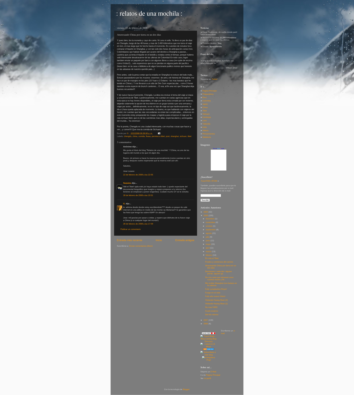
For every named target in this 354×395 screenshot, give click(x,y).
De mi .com (218, 148)
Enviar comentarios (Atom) (141, 246)
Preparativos (208, 94)
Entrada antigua (184, 240)
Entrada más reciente (129, 240)
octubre (209, 226)
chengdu (128, 136)
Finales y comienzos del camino (219, 262)
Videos (205, 130)
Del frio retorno (211, 315)
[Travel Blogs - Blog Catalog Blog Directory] (209, 341)
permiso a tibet (158, 136)
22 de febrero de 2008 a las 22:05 (138, 175)
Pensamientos (208, 134)
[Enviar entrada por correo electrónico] (159, 133)
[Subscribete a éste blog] (209, 355)
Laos (204, 120)
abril (208, 248)
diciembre (210, 219)
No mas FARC (211, 307)
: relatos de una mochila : (149, 13)
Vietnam (206, 114)
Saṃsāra (127, 183)
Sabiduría (206, 137)
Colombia (206, 101)
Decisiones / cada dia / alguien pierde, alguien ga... (218, 272)
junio (208, 241)
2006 (206, 324)
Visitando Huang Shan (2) (216, 300)
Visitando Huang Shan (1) (216, 304)
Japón (205, 104)
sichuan (183, 136)
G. (124, 204)
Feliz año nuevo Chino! (215, 296)
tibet (189, 136)
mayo (208, 244)
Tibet (204, 111)
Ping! (208, 360)
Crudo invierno (211, 311)
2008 (206, 216)
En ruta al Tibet (211, 258)
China (205, 107)
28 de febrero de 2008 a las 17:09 (138, 224)
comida (141, 136)
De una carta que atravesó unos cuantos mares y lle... (219, 278)
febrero (209, 255)
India (204, 127)
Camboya (206, 117)
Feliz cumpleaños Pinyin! (216, 289)
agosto (209, 233)
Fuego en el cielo (212, 293)
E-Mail (213, 372)
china (135, 136)
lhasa (148, 136)
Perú (204, 97)
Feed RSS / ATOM (209, 181)
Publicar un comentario (130, 229)
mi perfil (207, 378)
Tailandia (206, 124)
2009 (206, 212)
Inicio (159, 240)
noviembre (211, 222)
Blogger (186, 389)
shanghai (175, 136)
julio (208, 237)
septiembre (211, 230)
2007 (206, 320)
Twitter (215, 79)
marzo (209, 251)
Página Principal (209, 91)
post (168, 136)
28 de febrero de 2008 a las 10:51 (138, 195)
